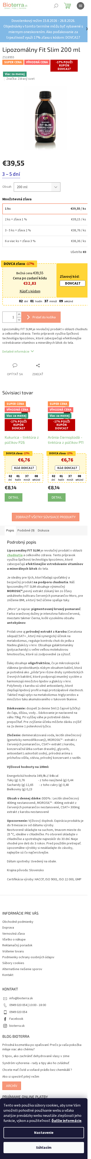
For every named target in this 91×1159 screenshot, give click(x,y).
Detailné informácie (15, 351)
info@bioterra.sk (21, 998)
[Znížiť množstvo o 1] (19, 320)
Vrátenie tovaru (13, 951)
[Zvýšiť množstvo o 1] (19, 314)
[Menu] (80, 5)
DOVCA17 (72, 283)
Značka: (20, 78)
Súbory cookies (13, 963)
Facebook (16, 1019)
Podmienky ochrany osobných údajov (28, 957)
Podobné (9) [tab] (26, 530)
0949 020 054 (18, 1012)
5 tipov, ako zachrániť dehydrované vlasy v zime (36, 1056)
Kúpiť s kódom (30, 291)
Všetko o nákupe (14, 939)
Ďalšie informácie (66, 1120)
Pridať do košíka (44, 317)
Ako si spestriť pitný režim (20, 1077)
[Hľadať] (56, 5)
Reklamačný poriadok (17, 945)
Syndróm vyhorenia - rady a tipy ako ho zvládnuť (35, 1063)
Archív (11, 1086)
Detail (13, 497)
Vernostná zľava (13, 933)
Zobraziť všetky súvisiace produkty (46, 517)
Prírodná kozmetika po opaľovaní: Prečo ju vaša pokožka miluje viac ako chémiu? (41, 1047)
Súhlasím (44, 1147)
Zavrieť (47, 365)
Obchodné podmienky (17, 922)
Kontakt (7, 975)
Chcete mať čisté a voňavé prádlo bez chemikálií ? (37, 1070)
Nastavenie (43, 1132)
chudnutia (15, 555)
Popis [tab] (10, 530)
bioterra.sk (17, 1026)
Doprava (8, 927)
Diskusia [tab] (43, 530)
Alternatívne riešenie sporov (22, 969)
